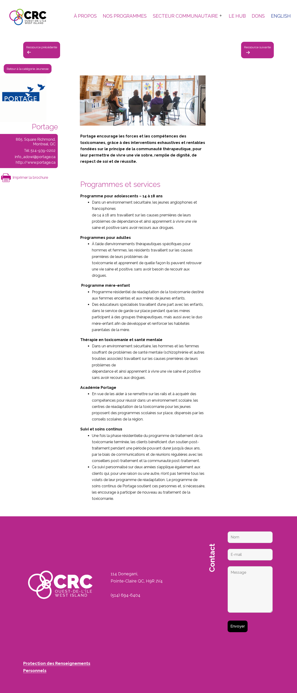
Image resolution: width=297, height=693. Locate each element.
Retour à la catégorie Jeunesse (27, 68)
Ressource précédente (41, 47)
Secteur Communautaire (185, 16)
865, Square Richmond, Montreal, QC (35, 141)
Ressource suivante (257, 47)
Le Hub (237, 16)
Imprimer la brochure (30, 177)
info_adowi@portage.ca (35, 157)
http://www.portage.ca (35, 162)
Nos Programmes (125, 16)
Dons (258, 16)
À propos (85, 16)
